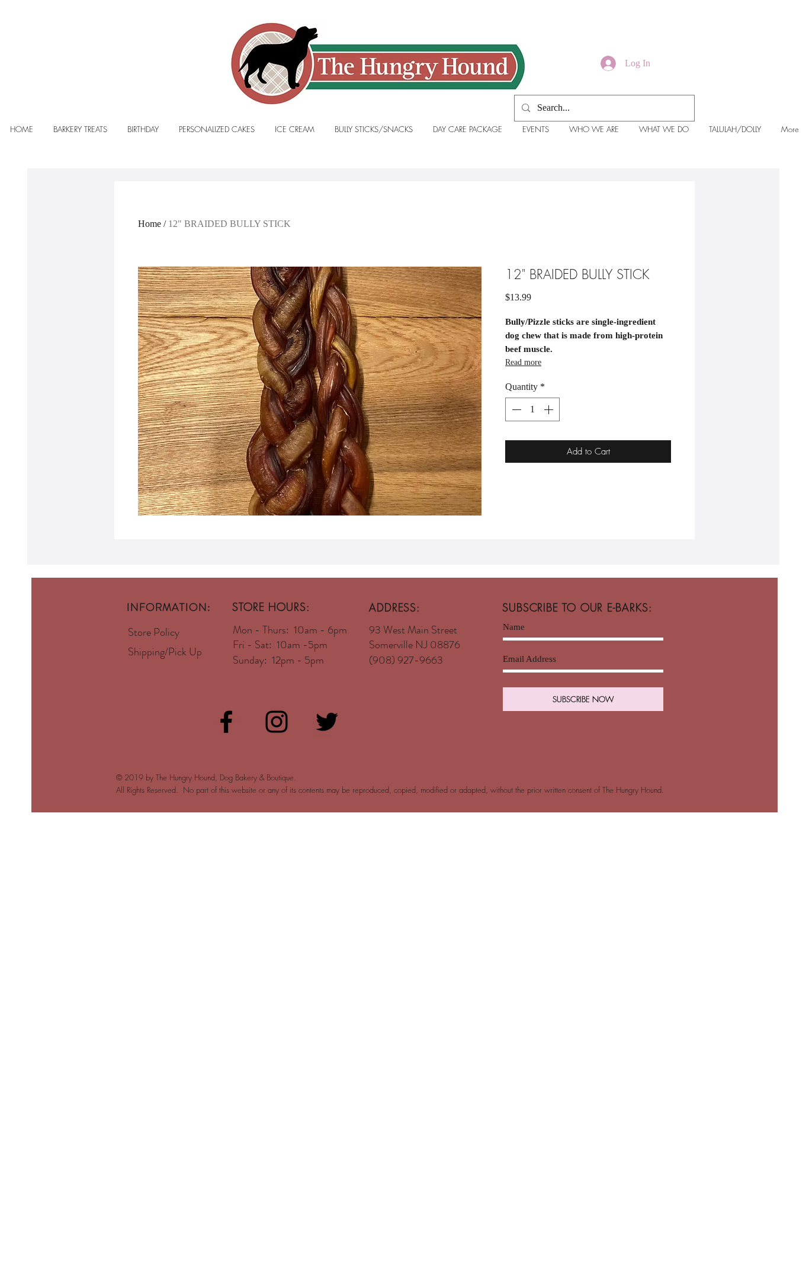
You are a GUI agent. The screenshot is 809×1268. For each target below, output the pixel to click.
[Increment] (549, 409)
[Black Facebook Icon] (226, 722)
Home (149, 224)
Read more (523, 362)
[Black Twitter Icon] (327, 722)
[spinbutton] (532, 409)
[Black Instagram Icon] (276, 722)
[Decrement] (515, 409)
